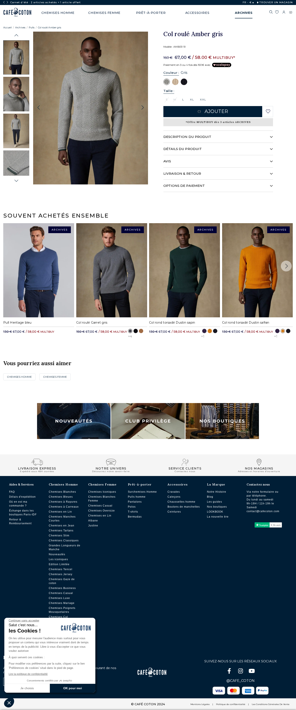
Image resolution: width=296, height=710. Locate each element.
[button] (16, 35)
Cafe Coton (17, 12)
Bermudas (135, 516)
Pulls (31, 27)
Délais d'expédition (22, 496)
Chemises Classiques (64, 540)
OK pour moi (72, 688)
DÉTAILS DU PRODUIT (182, 149)
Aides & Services (21, 484)
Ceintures (174, 511)
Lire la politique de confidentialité (28, 674)
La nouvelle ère (218, 516)
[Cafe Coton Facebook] (229, 672)
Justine (93, 525)
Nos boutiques (217, 506)
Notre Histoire (216, 491)
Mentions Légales (200, 704)
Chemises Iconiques (102, 491)
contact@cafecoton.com (263, 511)
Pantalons (135, 501)
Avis (167, 161)
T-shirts (133, 511)
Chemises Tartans (61, 530)
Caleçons (174, 496)
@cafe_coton (240, 681)
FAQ (12, 491)
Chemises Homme (19, 376)
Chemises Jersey (60, 574)
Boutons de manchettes (184, 506)
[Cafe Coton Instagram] (241, 672)
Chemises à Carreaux (64, 506)
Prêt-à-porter (140, 484)
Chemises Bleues (61, 496)
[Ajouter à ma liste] (268, 111)
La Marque (216, 484)
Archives (20, 27)
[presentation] (4, 2)
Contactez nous (258, 484)
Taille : (168, 91)
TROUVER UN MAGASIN (276, 2)
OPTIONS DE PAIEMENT (184, 186)
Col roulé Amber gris (49, 27)
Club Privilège (148, 421)
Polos (132, 506)
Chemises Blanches (62, 491)
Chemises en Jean (61, 525)
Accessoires (178, 484)
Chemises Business (62, 588)
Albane (93, 520)
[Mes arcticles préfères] (277, 12)
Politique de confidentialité (230, 704)
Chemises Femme (55, 376)
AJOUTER (216, 111)
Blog (210, 496)
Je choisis (27, 688)
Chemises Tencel (60, 569)
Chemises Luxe (59, 598)
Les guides (214, 501)
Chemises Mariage (62, 603)
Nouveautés (74, 421)
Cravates (174, 491)
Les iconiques (58, 559)
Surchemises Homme (142, 491)
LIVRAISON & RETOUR (182, 173)
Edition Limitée (59, 564)
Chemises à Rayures (63, 501)
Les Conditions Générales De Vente (270, 704)
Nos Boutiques (222, 421)
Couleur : (171, 73)
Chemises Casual (61, 593)
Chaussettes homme (181, 501)
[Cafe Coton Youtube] (252, 672)
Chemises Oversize (101, 510)
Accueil (7, 27)
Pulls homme (137, 496)
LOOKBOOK (215, 511)
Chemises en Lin (60, 511)
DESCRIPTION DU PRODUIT (187, 137)
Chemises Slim (59, 535)
